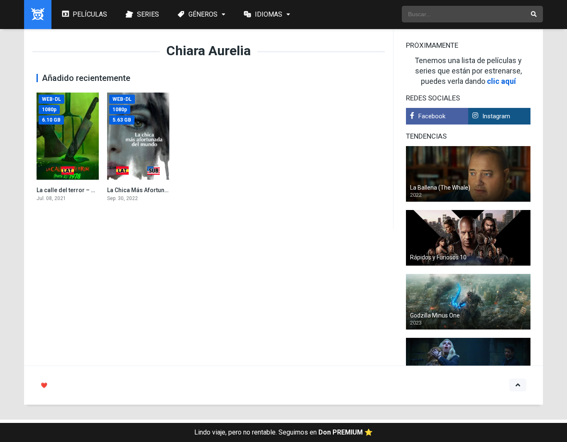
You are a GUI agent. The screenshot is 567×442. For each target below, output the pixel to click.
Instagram (496, 116)
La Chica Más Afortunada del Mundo (156, 190)
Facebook (431, 116)
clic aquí (501, 81)
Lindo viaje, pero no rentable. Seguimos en (283, 432)
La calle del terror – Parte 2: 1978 (81, 190)
